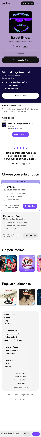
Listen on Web (10, 353)
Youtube (7, 367)
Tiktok (7, 363)
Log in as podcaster (12, 334)
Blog (6, 321)
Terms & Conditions (20, 380)
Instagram (8, 360)
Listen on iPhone (11, 347)
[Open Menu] (37, 3)
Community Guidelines (13, 340)
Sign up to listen (20, 134)
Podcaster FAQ (10, 337)
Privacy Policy (20, 383)
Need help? (9, 324)
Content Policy (20, 377)
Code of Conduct (20, 374)
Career (7, 317)
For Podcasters (10, 331)
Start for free (28, 3)
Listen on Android (11, 350)
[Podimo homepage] (6, 3)
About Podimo (10, 314)
